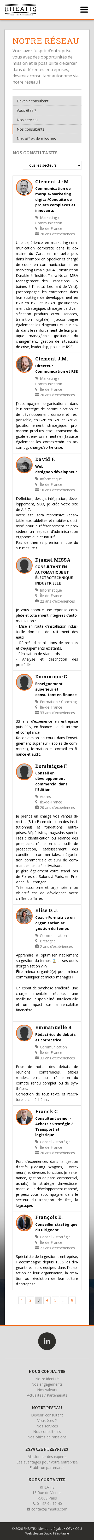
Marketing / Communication (48, 220)
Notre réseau (47, 1407)
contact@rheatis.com (48, 1509)
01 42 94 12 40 (49, 1503)
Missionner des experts (47, 1456)
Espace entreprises (47, 1449)
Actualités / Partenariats (47, 1395)
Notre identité (47, 1378)
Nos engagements (47, 1384)
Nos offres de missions (36, 138)
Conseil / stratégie (54, 1141)
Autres (45, 796)
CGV (69, 1528)
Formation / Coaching (58, 701)
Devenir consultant (33, 100)
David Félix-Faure (56, 1533)
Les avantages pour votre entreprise (47, 1462)
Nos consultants (30, 129)
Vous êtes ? (26, 110)
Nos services (27, 119)
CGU (78, 1528)
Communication (53, 935)
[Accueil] (20, 9)
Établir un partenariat (47, 1467)
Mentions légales (50, 1528)
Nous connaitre (47, 1371)
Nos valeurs (47, 1389)
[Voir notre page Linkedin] (47, 1341)
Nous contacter (47, 1479)
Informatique (50, 478)
